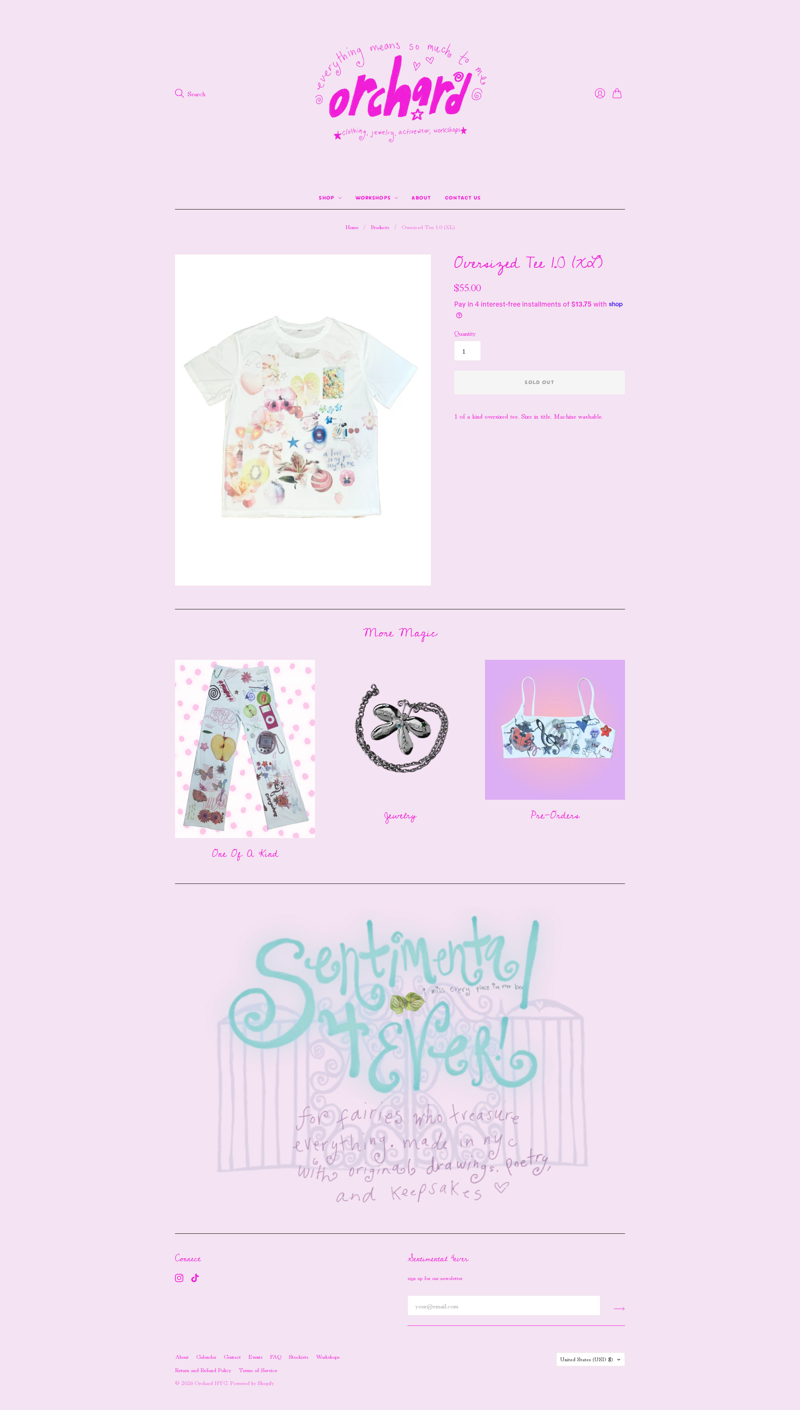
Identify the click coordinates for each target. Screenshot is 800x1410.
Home (351, 227)
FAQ (275, 1356)
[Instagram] (179, 1279)
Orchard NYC (211, 1383)
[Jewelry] (400, 730)
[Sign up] (619, 1308)
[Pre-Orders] (555, 730)
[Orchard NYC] (400, 93)
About (422, 197)
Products (380, 227)
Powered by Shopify (252, 1383)
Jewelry (400, 815)
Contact (232, 1356)
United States (586, 1359)
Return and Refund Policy (203, 1369)
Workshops (373, 197)
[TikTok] (195, 1279)
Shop (326, 197)
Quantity (465, 332)
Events (255, 1356)
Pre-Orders (555, 815)
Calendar (206, 1356)
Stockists (298, 1356)
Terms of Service (258, 1369)
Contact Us (463, 197)
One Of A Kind (245, 853)
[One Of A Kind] (245, 749)
